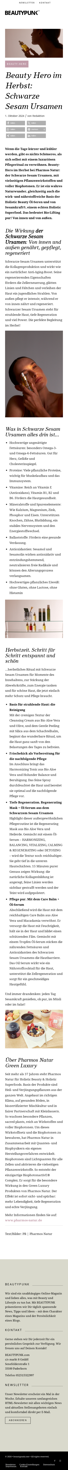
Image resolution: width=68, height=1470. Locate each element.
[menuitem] (27, 3)
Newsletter (27, 2)
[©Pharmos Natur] (34, 43)
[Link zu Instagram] (60, 1460)
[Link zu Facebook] (54, 1460)
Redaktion (38, 116)
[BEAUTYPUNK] (22, 12)
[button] (15, 123)
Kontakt (45, 2)
